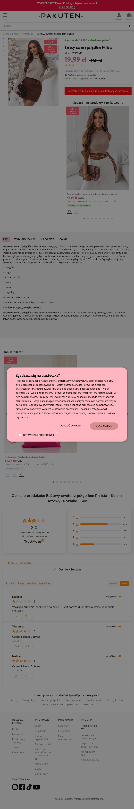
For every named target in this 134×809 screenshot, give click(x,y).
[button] (36, 435)
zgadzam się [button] (104, 426)
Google (23, 405)
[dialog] (67, 404)
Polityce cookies (96, 413)
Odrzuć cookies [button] (70, 425)
